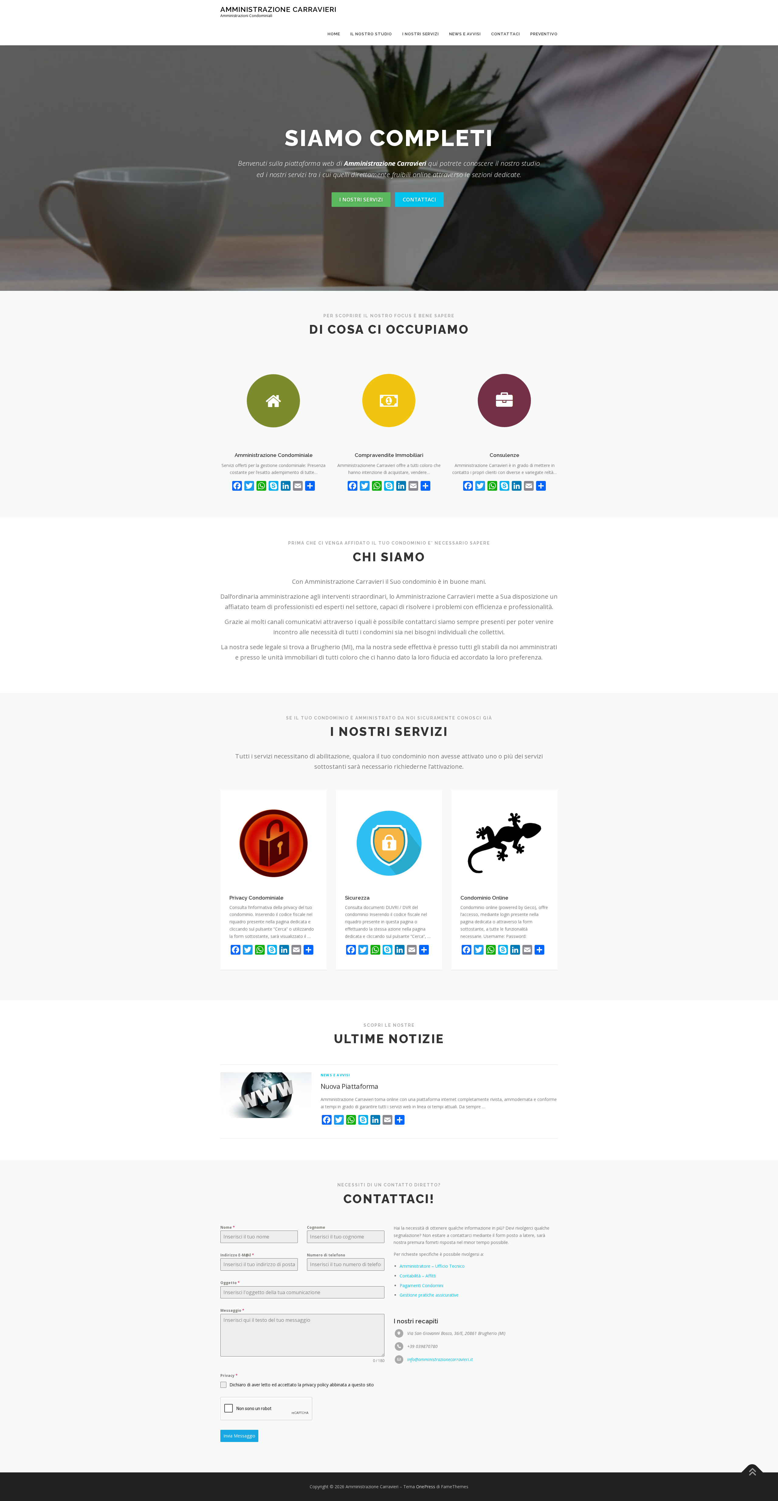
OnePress (425, 1486)
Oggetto (230, 1282)
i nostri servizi (361, 199)
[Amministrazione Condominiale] (273, 400)
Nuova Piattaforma (349, 1086)
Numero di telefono (326, 1255)
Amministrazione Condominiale (274, 455)
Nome (227, 1227)
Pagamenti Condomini (421, 1285)
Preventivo (544, 34)
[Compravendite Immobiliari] (389, 400)
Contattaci (505, 34)
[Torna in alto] (752, 1472)
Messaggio (232, 1310)
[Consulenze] (504, 400)
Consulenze (504, 455)
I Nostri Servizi (420, 34)
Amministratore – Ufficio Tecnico (432, 1266)
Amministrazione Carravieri (278, 9)
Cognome (316, 1227)
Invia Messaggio (239, 1436)
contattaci (419, 199)
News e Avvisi (465, 34)
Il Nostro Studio (371, 34)
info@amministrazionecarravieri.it (440, 1359)
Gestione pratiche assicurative (429, 1295)
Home (334, 34)
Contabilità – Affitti (418, 1276)
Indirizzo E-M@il (237, 1255)
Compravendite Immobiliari (389, 455)
